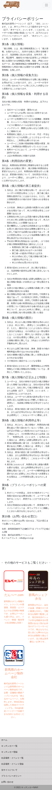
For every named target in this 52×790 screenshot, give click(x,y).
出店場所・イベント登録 (12, 764)
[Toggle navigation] (46, 5)
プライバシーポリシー (11, 776)
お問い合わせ (7, 782)
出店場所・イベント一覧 (12, 758)
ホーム (4, 740)
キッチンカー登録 (9, 752)
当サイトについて (9, 770)
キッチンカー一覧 (9, 746)
